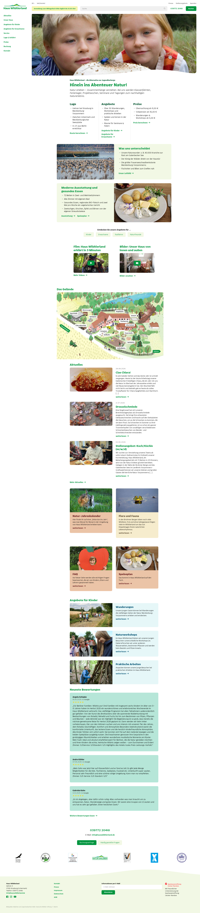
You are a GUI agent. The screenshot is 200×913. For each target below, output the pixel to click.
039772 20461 (177, 8)
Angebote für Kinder (12, 24)
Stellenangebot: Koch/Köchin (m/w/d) (134, 448)
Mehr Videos (79, 275)
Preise (6, 42)
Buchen (191, 8)
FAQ (75, 574)
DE (33, 3)
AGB (55, 897)
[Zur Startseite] (15, 6)
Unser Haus (8, 20)
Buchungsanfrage (87, 842)
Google (86, 699)
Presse (171, 3)
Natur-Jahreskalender (87, 516)
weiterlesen (121, 397)
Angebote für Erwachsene (14, 29)
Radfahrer (119, 234)
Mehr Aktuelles (76, 482)
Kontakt (7, 51)
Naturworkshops (126, 634)
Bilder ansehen (126, 276)
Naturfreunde (135, 234)
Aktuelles (7, 16)
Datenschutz (58, 894)
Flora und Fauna (129, 516)
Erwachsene (103, 234)
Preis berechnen (140, 123)
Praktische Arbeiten (128, 664)
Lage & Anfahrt (10, 37)
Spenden (193, 3)
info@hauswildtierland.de (103, 835)
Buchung (7, 46)
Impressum (58, 890)
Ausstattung (67, 216)
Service (6, 33)
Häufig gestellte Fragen (110, 842)
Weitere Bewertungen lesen (82, 816)
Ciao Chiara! (123, 372)
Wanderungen (124, 607)
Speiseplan (82, 216)
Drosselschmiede (126, 406)
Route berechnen (77, 133)
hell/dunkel (41, 3)
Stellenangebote (182, 3)
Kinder (88, 234)
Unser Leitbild (125, 173)
